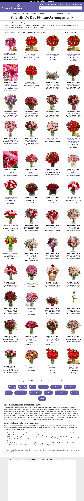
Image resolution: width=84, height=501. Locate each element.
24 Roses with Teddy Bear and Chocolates (21, 437)
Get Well (8, 393)
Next (62, 381)
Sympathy (25, 13)
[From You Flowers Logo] (13, 7)
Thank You (74, 393)
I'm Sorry (42, 399)
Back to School (70, 387)
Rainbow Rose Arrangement (16, 433)
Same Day (42, 13)
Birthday (34, 13)
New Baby (48, 393)
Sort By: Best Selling (71, 32)
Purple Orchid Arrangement (16, 443)
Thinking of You (21, 393)
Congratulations (35, 393)
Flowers (51, 13)
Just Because (56, 387)
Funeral (32, 387)
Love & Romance (61, 393)
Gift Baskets (60, 13)
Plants (68, 13)
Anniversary (43, 387)
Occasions (16, 13)
